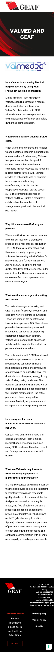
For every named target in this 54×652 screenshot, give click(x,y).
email (16, 643)
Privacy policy (39, 613)
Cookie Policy (39, 620)
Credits (39, 626)
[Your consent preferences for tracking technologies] (49, 647)
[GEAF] (23, 5)
